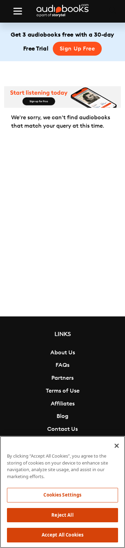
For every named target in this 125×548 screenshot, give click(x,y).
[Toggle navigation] (17, 11)
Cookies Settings (62, 495)
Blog (62, 416)
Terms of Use (63, 391)
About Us (62, 352)
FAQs (62, 365)
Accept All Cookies (62, 535)
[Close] (116, 445)
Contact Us (62, 429)
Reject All (62, 515)
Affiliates (63, 403)
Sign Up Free (77, 48)
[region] (62, 492)
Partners (62, 378)
